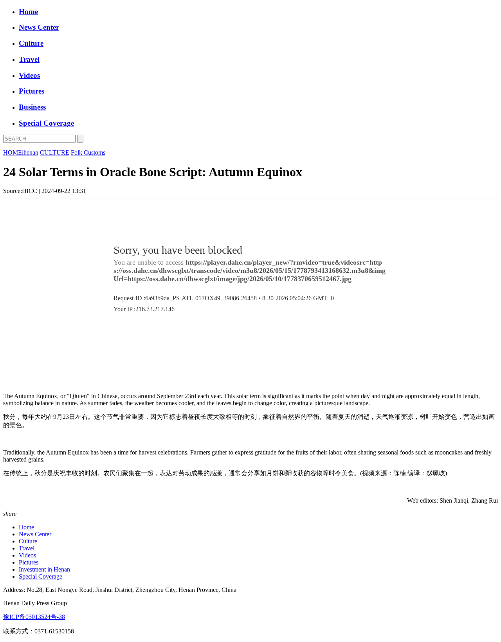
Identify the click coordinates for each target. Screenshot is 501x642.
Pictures (31, 91)
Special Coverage (46, 123)
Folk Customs (88, 152)
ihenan (30, 152)
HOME (12, 152)
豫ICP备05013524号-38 (34, 616)
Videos (29, 75)
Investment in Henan (44, 569)
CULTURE (54, 152)
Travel (29, 59)
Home (28, 11)
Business (32, 107)
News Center (39, 27)
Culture (31, 43)
